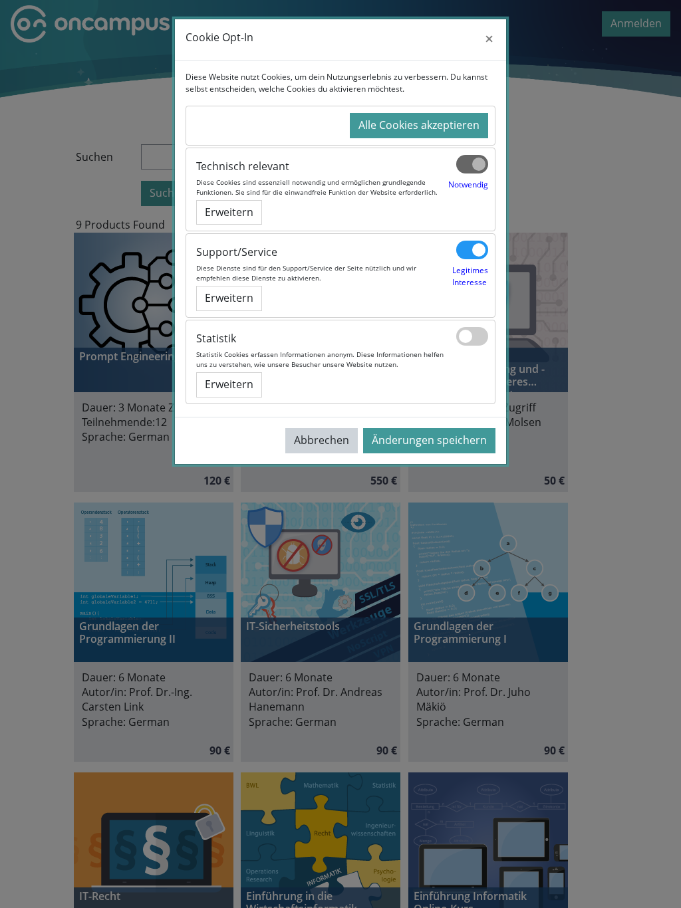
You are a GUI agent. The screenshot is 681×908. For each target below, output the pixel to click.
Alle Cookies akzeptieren (418, 125)
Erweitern (229, 212)
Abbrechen (321, 440)
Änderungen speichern (429, 440)
